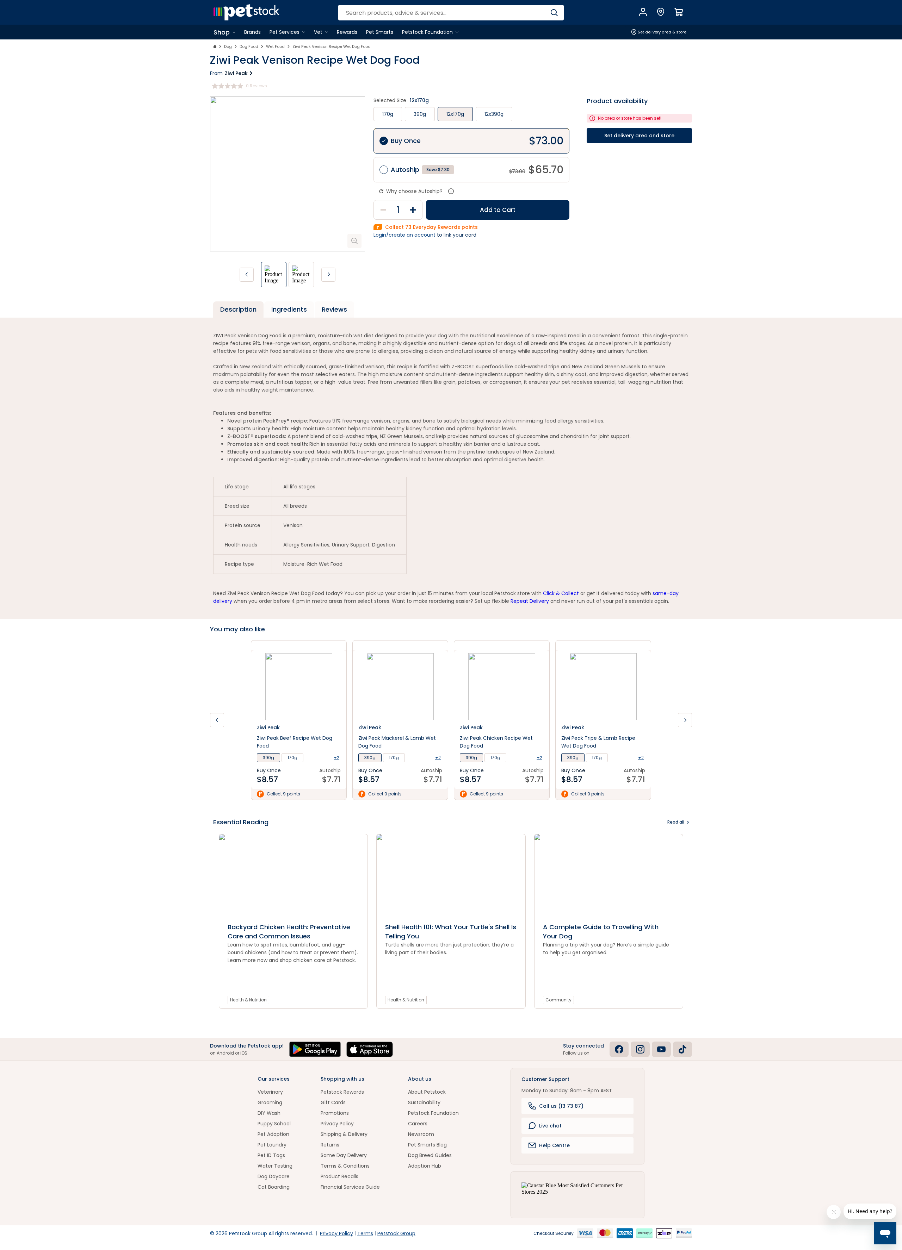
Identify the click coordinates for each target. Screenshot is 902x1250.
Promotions (335, 1113)
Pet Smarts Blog (427, 1144)
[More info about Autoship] (451, 191)
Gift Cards (333, 1102)
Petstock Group (396, 1233)
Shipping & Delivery (344, 1134)
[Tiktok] (682, 1049)
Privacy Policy (337, 1123)
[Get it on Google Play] (315, 1049)
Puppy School (274, 1123)
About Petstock (427, 1091)
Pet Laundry (272, 1144)
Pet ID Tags (271, 1155)
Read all (675, 822)
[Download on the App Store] (369, 1049)
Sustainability (424, 1102)
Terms (365, 1233)
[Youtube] (661, 1049)
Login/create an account (404, 234)
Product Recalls (339, 1176)
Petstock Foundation (433, 1113)
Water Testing (275, 1165)
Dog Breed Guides (430, 1155)
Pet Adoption (273, 1134)
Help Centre (554, 1145)
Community (558, 1000)
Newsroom (421, 1134)
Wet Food (275, 46)
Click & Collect (561, 593)
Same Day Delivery (344, 1155)
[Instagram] (640, 1049)
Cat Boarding (274, 1186)
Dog (228, 46)
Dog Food (249, 46)
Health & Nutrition (248, 1000)
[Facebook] (619, 1049)
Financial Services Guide (350, 1186)
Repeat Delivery (530, 601)
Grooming (270, 1102)
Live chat (550, 1125)
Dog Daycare (274, 1176)
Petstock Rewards (342, 1091)
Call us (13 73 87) (561, 1106)
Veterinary (270, 1091)
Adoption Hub (424, 1165)
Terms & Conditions (345, 1165)
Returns (330, 1144)
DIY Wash (269, 1113)
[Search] (554, 12)
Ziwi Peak (236, 73)
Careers (417, 1123)
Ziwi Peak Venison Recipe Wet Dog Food (331, 46)
